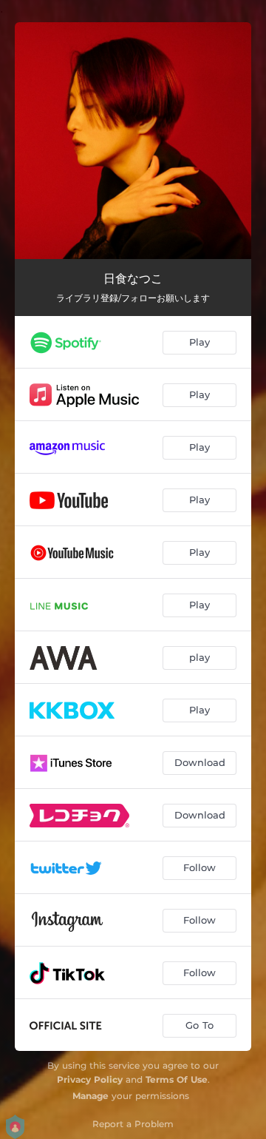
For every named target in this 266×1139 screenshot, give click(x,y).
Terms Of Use (177, 1079)
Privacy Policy (90, 1079)
